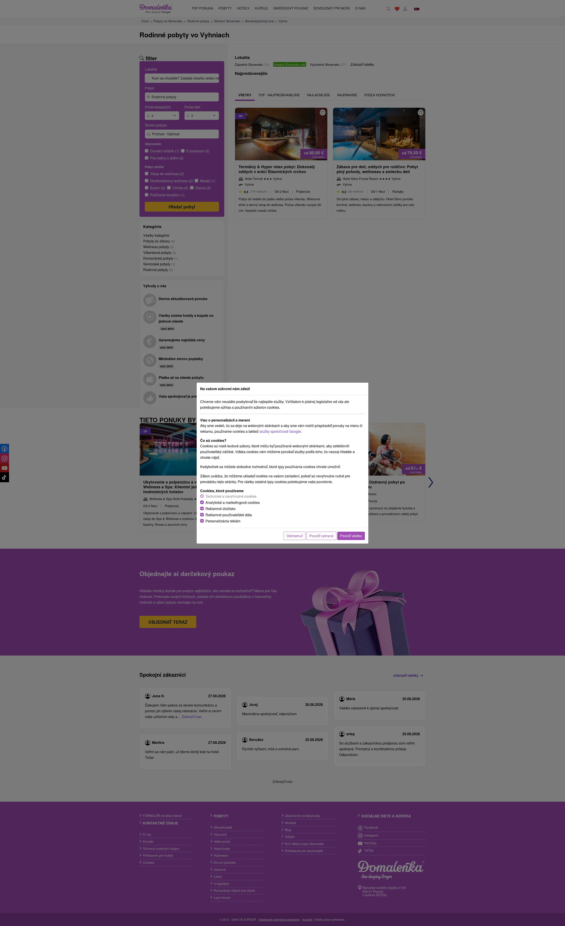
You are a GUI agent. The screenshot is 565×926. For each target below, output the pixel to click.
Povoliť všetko (351, 535)
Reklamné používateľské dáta (228, 514)
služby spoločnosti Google (280, 431)
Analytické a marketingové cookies (232, 502)
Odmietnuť (294, 535)
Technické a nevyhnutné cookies (230, 496)
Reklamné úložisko (220, 508)
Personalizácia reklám (222, 520)
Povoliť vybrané (321, 535)
